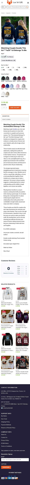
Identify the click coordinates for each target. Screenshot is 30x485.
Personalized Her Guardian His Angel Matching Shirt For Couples (21, 326)
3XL (4, 70)
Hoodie (14, 13)
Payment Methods (6, 424)
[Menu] (2, 2)
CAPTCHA (3, 464)
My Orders (4, 416)
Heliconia (24, 81)
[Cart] (28, 2)
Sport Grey (24, 88)
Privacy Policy (5, 440)
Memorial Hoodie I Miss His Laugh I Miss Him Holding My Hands (7, 303)
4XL (10, 70)
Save (4, 288)
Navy (14, 81)
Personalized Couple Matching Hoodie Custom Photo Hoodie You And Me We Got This (7, 326)
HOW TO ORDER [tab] (6, 119)
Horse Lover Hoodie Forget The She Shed (22, 303)
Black (2, 81)
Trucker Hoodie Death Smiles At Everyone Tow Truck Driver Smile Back (22, 372)
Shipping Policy (5, 422)
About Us (3, 434)
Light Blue (12, 88)
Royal (6, 88)
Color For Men (5, 74)
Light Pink (18, 88)
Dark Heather (8, 81)
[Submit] (27, 6)
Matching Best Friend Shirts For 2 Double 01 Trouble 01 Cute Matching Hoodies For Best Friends (22, 349)
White (2, 96)
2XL (25, 67)
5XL (17, 70)
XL (19, 67)
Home (2, 13)
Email (2, 456)
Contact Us (4, 437)
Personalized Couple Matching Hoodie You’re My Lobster (7, 372)
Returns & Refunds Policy (8, 427)
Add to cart (14, 107)
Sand (6, 96)
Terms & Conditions (6, 446)
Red (2, 88)
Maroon (19, 81)
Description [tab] (5, 116)
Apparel (8, 13)
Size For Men (4, 65)
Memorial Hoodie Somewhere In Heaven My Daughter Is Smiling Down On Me (7, 349)
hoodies (15, 129)
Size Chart (7, 251)
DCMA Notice (5, 443)
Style (2, 53)
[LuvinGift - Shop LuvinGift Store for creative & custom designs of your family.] (15, 2)
